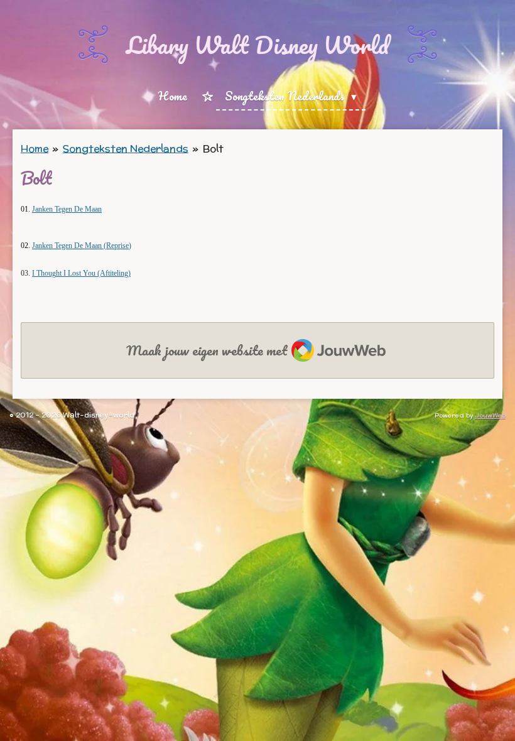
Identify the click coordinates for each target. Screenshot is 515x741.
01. (26, 209)
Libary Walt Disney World (257, 44)
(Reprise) (81, 245)
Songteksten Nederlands (125, 148)
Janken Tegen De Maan (67, 209)
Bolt (213, 148)
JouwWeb (490, 415)
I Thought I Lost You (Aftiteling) (81, 273)
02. (26, 245)
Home (34, 148)
